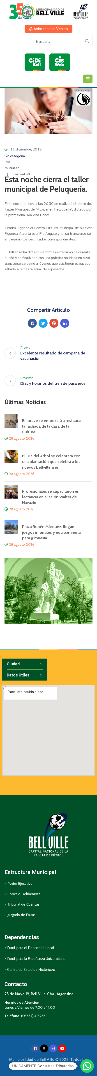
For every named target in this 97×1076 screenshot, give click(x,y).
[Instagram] (53, 1048)
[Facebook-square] (35, 1048)
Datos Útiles (18, 675)
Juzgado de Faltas (21, 915)
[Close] (44, 1048)
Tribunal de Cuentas (23, 904)
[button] (48, 29)
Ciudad (13, 664)
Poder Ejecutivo (19, 883)
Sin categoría (15, 156)
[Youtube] (62, 1048)
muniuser (12, 168)
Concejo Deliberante (24, 894)
